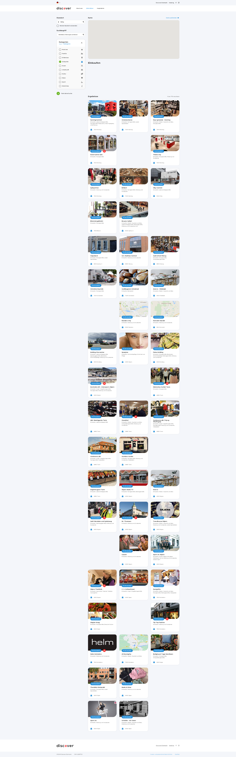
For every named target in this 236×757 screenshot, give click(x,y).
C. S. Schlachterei (128, 589)
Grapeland (94, 256)
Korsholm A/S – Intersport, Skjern (102, 387)
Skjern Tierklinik (96, 589)
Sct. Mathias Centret (129, 256)
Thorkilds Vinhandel (97, 687)
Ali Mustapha (126, 654)
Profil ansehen (96, 116)
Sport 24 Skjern (159, 554)
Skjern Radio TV (127, 489)
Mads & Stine (126, 687)
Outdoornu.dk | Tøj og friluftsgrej (161, 421)
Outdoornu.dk (95, 456)
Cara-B (124, 554)
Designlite (157, 589)
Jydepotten (94, 188)
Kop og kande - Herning (161, 120)
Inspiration (100, 8)
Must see (79, 8)
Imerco (155, 489)
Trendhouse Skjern (160, 521)
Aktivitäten (89, 8)
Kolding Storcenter (97, 352)
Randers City (126, 321)
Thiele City (157, 155)
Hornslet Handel (159, 321)
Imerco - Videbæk (159, 289)
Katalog (171, 2)
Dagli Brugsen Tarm (97, 489)
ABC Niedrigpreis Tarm (98, 420)
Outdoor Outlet (127, 456)
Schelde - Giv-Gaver (129, 720)
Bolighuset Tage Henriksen (163, 654)
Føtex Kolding (158, 352)
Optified (177, 754)
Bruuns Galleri (127, 221)
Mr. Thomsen (126, 521)
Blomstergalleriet (96, 221)
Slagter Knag (95, 622)
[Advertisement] (71, 109)
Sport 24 (93, 720)
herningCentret (96, 120)
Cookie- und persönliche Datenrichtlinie (161, 754)
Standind (125, 420)
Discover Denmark (161, 2)
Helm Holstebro (96, 654)
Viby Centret (157, 188)
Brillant (124, 188)
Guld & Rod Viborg (159, 256)
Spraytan (125, 352)
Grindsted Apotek (96, 289)
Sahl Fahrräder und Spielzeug (101, 521)
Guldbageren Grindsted (130, 289)
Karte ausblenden (171, 18)
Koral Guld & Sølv (96, 155)
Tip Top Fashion (159, 622)
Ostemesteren (127, 120)
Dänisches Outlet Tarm (161, 387)
